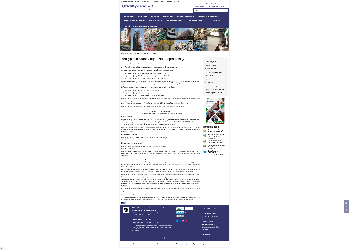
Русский (196, 3)
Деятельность (168, 16)
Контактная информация (147, 244)
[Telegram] (125, 203)
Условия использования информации (144, 210)
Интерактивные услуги (185, 16)
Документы (155, 16)
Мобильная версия (201, 6)
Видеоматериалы (210, 79)
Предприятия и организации (208, 16)
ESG (207, 20)
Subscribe (156, 1)
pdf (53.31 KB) (153, 63)
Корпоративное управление (134, 20)
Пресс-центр (142, 16)
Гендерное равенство (194, 20)
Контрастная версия (217, 6)
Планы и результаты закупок (214, 89)
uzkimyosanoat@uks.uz (151, 222)
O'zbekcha (215, 3)
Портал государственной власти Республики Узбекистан (216, 136)
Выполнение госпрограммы (213, 86)
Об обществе (129, 16)
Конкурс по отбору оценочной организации (153, 59)
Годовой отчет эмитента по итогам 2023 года (140, 26)
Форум (170, 1)
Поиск (138, 1)
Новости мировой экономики (214, 93)
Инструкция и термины (183, 244)
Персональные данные (200, 244)
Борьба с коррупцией (174, 20)
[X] (122, 203)
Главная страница (128, 1)
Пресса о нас (208, 75)
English (202, 3)
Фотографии (208, 82)
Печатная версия (136, 63)
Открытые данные (156, 20)
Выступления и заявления (213, 72)
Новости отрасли (210, 65)
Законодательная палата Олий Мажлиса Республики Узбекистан (217, 146)
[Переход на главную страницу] (137, 7)
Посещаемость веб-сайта (165, 244)
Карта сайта (146, 1)
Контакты (216, 20)
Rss (163, 1)
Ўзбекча (208, 3)
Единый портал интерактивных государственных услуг (215, 152)
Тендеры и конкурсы (150, 53)
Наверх (222, 244)
